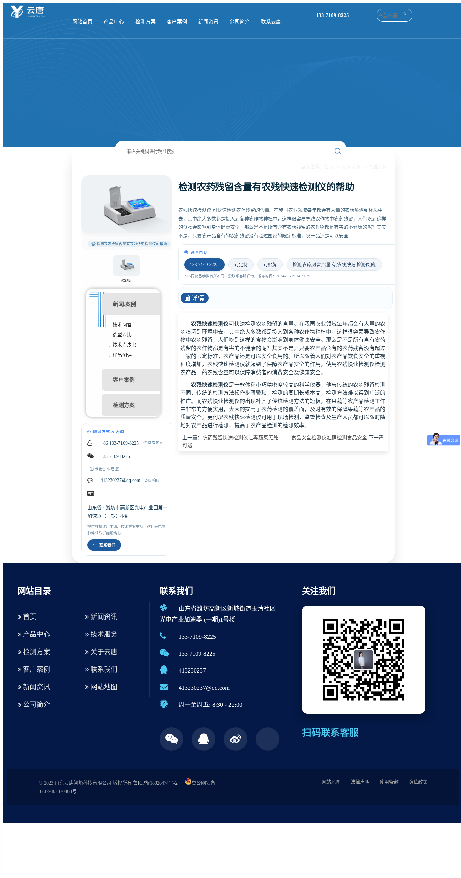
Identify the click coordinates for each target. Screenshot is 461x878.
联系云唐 (271, 21)
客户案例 (177, 21)
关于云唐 (103, 652)
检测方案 (145, 21)
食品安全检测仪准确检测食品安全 (329, 437)
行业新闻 (378, 166)
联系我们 (107, 545)
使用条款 (389, 782)
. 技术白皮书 (122, 345)
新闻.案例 (124, 304)
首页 (329, 166)
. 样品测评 (120, 355)
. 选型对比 (120, 334)
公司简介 (239, 21)
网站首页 (82, 21)
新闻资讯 (208, 21)
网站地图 (103, 687)
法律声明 (360, 782)
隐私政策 (418, 782)
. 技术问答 (120, 324)
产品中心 (114, 21)
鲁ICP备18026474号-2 (155, 783)
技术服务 (103, 634)
